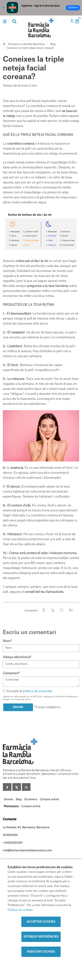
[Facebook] (43, 610)
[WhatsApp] (61, 610)
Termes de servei (22, 700)
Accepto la (29, 691)
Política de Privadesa (65, 697)
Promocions (11, 806)
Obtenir (73, 7)
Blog (52, 44)
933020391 (10, 835)
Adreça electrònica (17, 657)
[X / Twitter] (52, 610)
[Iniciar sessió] (72, 22)
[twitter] (16, 787)
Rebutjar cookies (41, 951)
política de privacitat (37, 691)
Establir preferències (41, 936)
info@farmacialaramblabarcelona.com (27, 850)
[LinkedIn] (70, 610)
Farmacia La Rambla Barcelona (26, 44)
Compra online (49, 799)
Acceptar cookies (41, 921)
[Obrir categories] (4, 22)
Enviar (18, 707)
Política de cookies (20, 910)
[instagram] (26, 787)
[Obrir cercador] (14, 22)
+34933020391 (13, 843)
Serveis (8, 799)
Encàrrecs (30, 799)
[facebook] (7, 787)
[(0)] (77, 22)
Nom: (7, 641)
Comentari (11, 673)
